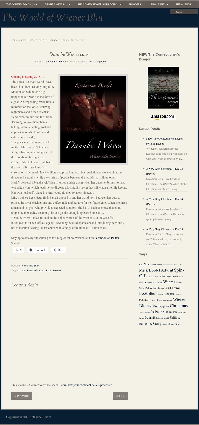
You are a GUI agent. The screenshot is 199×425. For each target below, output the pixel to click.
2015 (41, 40)
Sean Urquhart (156, 264)
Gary (157, 323)
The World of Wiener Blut (52, 18)
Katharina (143, 300)
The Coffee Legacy (163, 276)
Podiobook (159, 318)
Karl (141, 264)
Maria (166, 317)
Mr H (181, 265)
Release (57, 270)
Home (31, 40)
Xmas (159, 300)
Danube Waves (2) (53, 5)
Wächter (181, 277)
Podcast (148, 287)
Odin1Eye (178, 294)
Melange (161, 294)
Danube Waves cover (69, 54)
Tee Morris (154, 306)
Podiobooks (158, 287)
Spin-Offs (135, 4)
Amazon (158, 282)
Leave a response (96, 61)
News (25, 265)
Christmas (179, 305)
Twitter (115, 238)
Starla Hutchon (144, 312)
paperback (165, 306)
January (53, 40)
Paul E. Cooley (174, 265)
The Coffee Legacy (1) (18, 5)
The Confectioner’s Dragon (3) (95, 5)
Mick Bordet (149, 270)
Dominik (150, 317)
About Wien (156, 5)
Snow (164, 300)
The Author (183, 4)
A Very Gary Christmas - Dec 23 (164, 229)
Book (143, 293)
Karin (175, 276)
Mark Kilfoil (175, 323)
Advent (167, 270)
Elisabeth (166, 265)
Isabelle (156, 311)
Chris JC (152, 300)
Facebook (100, 238)
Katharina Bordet (57, 61)
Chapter (169, 294)
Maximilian (170, 312)
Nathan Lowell (146, 282)
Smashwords (150, 277)
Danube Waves (35, 270)
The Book (34, 265)
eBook (48, 270)
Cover (23, 270)
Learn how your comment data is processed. (86, 385)
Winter (169, 281)
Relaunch (165, 324)
